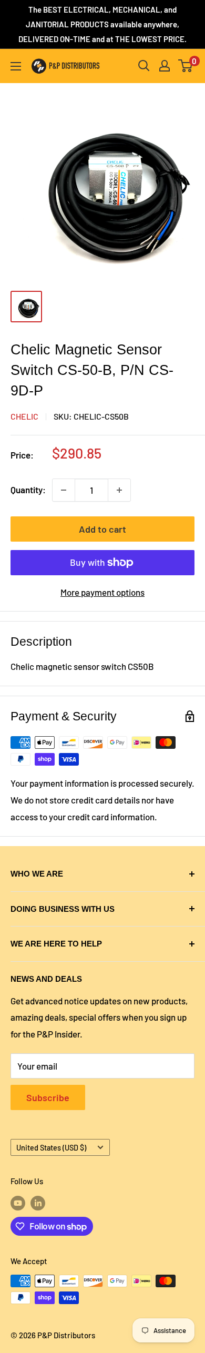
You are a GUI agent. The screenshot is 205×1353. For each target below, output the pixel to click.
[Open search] (144, 66)
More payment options (102, 592)
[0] (185, 65)
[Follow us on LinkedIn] (37, 1202)
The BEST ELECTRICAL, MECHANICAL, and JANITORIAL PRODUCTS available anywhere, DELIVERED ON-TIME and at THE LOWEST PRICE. (102, 24)
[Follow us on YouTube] (18, 1202)
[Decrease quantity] (64, 490)
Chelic (24, 416)
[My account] (164, 66)
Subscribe (47, 1097)
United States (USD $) (51, 1147)
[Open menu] (16, 66)
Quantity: (28, 489)
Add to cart (102, 529)
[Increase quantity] (119, 490)
